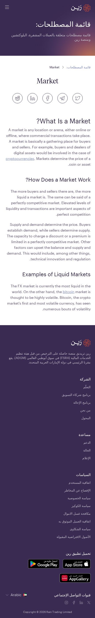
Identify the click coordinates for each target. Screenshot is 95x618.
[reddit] (17, 98)
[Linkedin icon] (82, 603)
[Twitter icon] (89, 603)
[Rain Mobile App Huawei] (75, 578)
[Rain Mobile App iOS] (77, 564)
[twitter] (77, 98)
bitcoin (68, 292)
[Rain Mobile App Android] (43, 564)
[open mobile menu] (7, 8)
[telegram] (62, 98)
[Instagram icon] (67, 603)
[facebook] (47, 98)
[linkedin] (32, 98)
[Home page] (81, 8)
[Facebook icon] (74, 603)
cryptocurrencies (20, 158)
